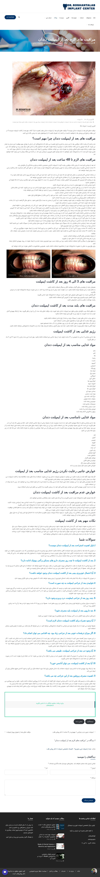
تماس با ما (79, 721)
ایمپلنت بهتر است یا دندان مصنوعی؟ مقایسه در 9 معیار (47, 835)
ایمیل (93, 768)
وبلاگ (55, 18)
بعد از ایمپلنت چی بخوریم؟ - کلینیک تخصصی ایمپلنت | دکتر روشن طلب (69, 749)
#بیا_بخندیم (23, 837)
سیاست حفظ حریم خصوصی (37, 871)
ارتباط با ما (91, 25)
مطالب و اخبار (53, 871)
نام (46, 768)
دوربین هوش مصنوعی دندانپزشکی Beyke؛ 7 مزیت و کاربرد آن (46, 856)
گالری (67, 18)
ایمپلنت (79, 119)
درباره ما (62, 18)
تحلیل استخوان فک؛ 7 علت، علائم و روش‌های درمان (46, 826)
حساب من (48, 18)
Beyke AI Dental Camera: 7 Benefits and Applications (46, 845)
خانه (94, 18)
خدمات (82, 18)
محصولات (88, 18)
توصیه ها (74, 18)
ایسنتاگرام (90, 721)
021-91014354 (10, 17)
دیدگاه (92, 778)
